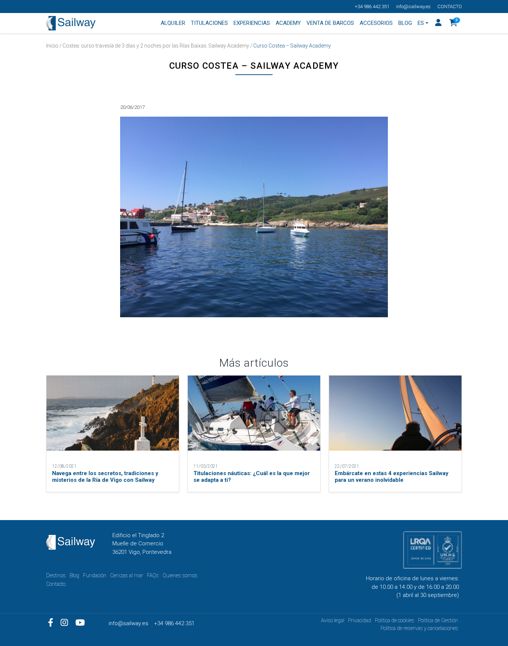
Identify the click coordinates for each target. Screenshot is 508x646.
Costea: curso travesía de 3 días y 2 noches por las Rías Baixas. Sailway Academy (155, 46)
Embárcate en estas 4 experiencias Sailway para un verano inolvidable (391, 476)
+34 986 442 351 (372, 6)
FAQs (153, 575)
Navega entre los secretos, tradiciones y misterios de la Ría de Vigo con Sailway (105, 476)
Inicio (52, 46)
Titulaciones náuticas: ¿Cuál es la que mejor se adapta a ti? (251, 476)
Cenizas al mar (126, 575)
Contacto (449, 6)
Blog (74, 575)
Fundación (94, 575)
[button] (453, 23)
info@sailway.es (413, 6)
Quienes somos (180, 575)
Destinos (56, 575)
